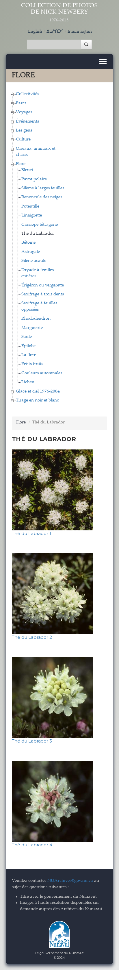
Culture (23, 139)
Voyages (24, 112)
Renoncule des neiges (41, 197)
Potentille (30, 206)
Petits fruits (32, 364)
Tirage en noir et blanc (37, 400)
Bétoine (28, 242)
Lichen (27, 382)
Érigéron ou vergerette (42, 285)
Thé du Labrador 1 (31, 533)
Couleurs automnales (41, 373)
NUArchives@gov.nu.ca (70, 881)
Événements (27, 121)
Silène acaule (33, 261)
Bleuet (27, 170)
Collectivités (27, 94)
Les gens (24, 130)
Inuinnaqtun (80, 31)
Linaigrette (31, 215)
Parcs (21, 103)
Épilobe (28, 346)
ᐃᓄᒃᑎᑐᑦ (55, 31)
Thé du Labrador (37, 234)
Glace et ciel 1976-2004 (38, 391)
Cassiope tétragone (39, 225)
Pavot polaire (34, 179)
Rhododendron (36, 318)
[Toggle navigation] (103, 61)
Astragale (30, 252)
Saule (26, 337)
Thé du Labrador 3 (32, 741)
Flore (20, 164)
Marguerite (32, 328)
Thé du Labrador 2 (32, 637)
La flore (28, 355)
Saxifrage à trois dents (42, 294)
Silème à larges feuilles (42, 188)
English (35, 31)
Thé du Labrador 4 (32, 844)
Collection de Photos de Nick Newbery (59, 13)
